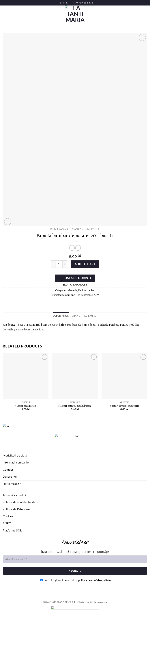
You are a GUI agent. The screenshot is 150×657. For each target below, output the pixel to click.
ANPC (7, 523)
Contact (8, 469)
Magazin (78, 229)
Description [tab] (61, 316)
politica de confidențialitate (94, 580)
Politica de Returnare (16, 509)
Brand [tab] (76, 316)
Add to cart (85, 264)
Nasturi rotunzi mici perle (124, 406)
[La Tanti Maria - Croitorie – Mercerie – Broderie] (75, 15)
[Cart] (145, 16)
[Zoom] (7, 221)
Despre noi (10, 476)
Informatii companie (16, 462)
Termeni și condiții (14, 495)
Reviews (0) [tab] (90, 316)
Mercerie (93, 229)
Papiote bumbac (86, 290)
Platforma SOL (12, 530)
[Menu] (5, 15)
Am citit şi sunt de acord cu (77, 580)
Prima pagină (59, 229)
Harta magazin (12, 483)
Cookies (8, 516)
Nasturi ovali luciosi (25, 406)
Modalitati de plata (15, 455)
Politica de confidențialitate (20, 502)
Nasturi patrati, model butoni (74, 406)
